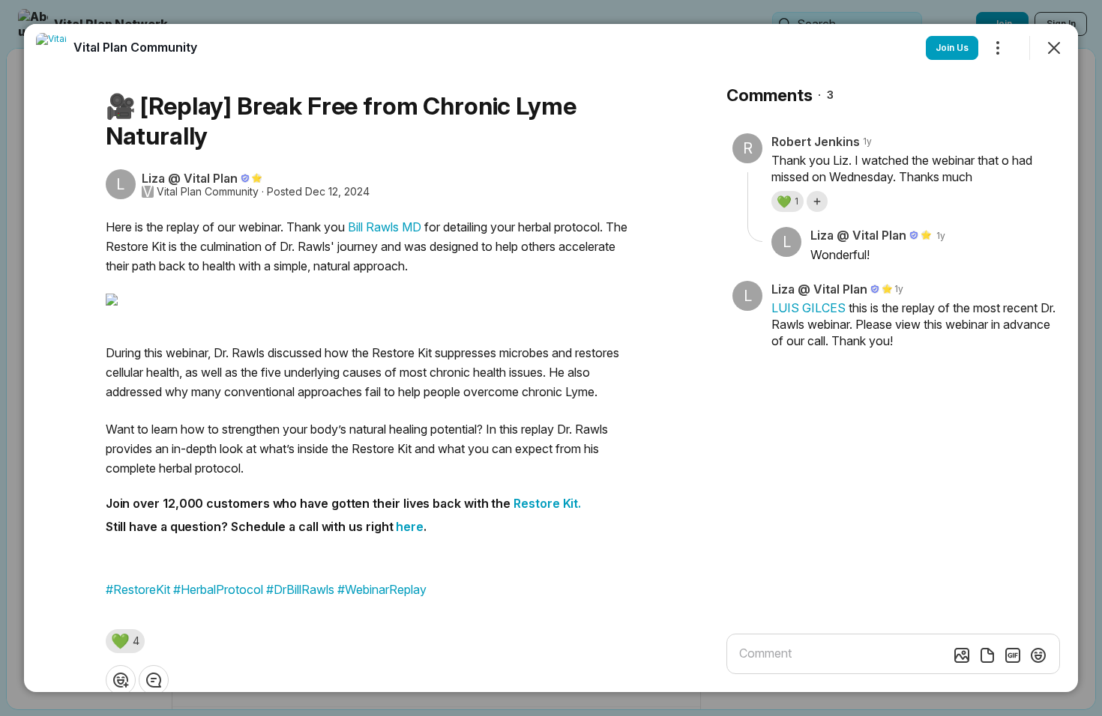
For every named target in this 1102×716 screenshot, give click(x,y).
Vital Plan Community (208, 192)
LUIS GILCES (808, 307)
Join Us (952, 47)
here (410, 526)
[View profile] (51, 48)
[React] (120, 680)
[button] (125, 641)
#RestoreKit (138, 589)
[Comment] (154, 680)
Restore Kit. (549, 503)
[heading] (135, 47)
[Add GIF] (1013, 655)
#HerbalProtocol (218, 589)
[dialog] (551, 358)
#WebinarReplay (382, 589)
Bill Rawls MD (384, 226)
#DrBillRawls (300, 589)
